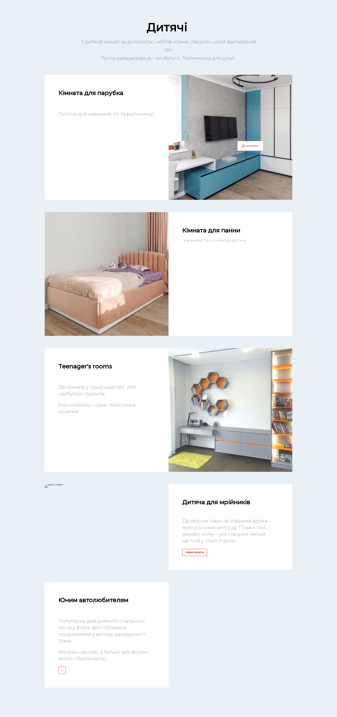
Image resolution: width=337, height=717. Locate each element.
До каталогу (250, 145)
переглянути (194, 552)
